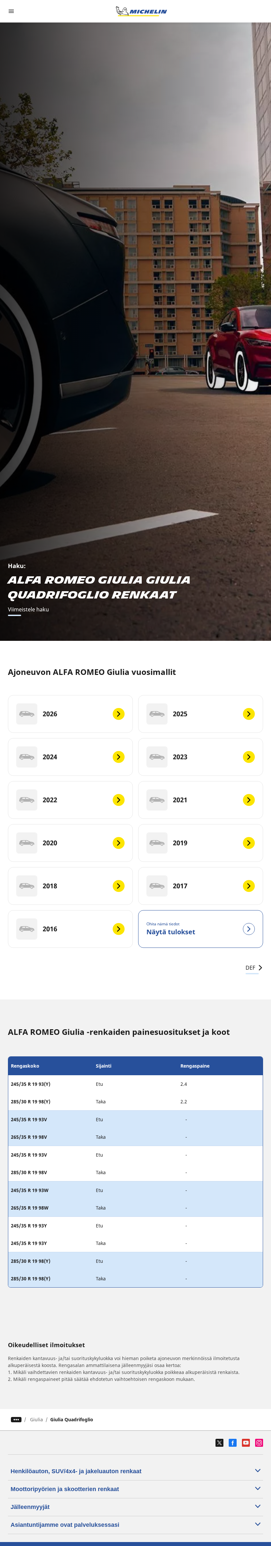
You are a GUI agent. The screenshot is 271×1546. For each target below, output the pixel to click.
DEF (250, 967)
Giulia (36, 1419)
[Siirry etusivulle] (141, 11)
